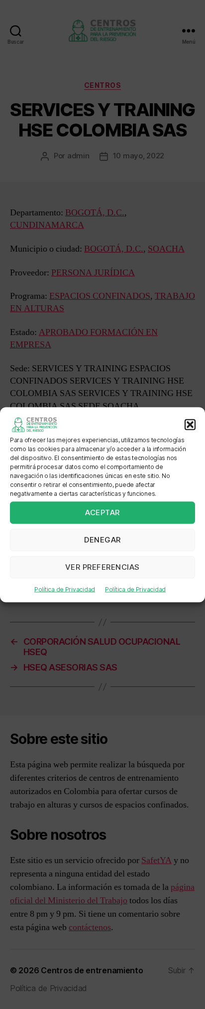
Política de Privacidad (64, 589)
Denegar (102, 539)
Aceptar (102, 512)
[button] (190, 424)
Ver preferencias (102, 567)
